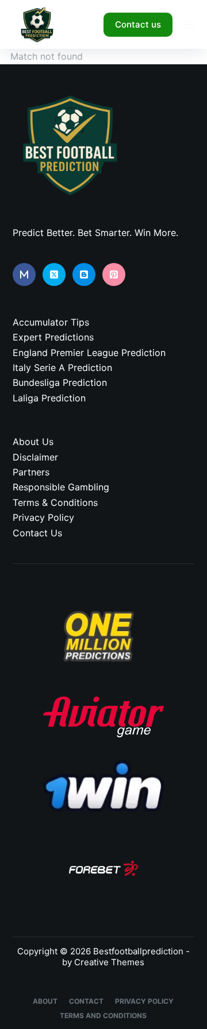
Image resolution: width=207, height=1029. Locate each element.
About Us (33, 441)
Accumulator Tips (51, 322)
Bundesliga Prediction (60, 382)
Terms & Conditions (55, 502)
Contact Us (37, 533)
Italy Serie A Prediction (62, 367)
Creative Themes (109, 962)
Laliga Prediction (49, 398)
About (45, 1001)
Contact (86, 1001)
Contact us (138, 24)
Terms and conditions (103, 1015)
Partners (31, 472)
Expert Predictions (53, 337)
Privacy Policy (43, 517)
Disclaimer (35, 457)
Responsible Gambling (61, 487)
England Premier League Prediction (89, 352)
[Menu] (189, 25)
